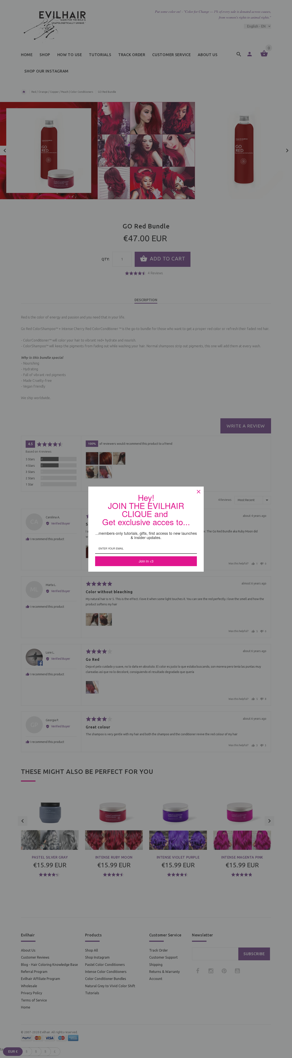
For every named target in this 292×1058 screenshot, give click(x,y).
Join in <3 (146, 561)
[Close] (198, 492)
